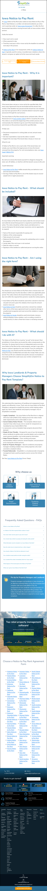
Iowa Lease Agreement (25, 26)
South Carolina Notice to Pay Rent (36, 707)
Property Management (9, 813)
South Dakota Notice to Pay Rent (36, 713)
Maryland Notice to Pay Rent (23, 688)
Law (27, 820)
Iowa (5, 22)
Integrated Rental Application (9, 853)
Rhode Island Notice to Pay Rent (36, 701)
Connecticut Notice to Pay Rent (11, 703)
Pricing (2, 824)
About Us (3, 822)
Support (35, 814)
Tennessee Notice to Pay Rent (36, 719)
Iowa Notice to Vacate (10, 315)
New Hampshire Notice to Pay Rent (24, 736)
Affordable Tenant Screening (9, 823)
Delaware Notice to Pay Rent (11, 709)
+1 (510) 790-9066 (23, 877)
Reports (8, 846)
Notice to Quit (6, 350)
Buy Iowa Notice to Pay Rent (23, 888)
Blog (28, 812)
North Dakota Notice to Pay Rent (36, 674)
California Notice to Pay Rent (11, 692)
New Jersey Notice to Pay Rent (23, 742)
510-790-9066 (22, 7)
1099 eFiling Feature (8, 844)
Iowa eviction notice (19, 119)
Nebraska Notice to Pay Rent (23, 726)
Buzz (28, 821)
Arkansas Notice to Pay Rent (11, 686)
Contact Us (35, 812)
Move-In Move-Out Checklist (22, 818)
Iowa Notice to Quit (9, 307)
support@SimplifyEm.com (23, 882)
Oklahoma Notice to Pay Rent (36, 684)
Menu (24, 10)
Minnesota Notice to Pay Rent (23, 705)
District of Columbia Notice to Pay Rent (12, 715)
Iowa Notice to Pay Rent (10, 169)
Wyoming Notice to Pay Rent (36, 761)
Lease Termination (16, 830)
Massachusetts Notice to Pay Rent (24, 694)
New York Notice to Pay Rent (23, 755)
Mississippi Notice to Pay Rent (23, 711)
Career (34, 819)
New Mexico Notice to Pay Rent (23, 749)
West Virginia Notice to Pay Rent (36, 749)
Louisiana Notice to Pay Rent (23, 678)
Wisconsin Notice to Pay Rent (36, 755)
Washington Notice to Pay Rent (36, 742)
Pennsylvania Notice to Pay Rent (36, 694)
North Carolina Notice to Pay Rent (24, 761)
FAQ (28, 823)
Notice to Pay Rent (9, 50)
